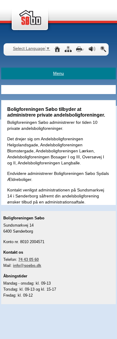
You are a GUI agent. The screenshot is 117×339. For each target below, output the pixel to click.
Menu (58, 73)
